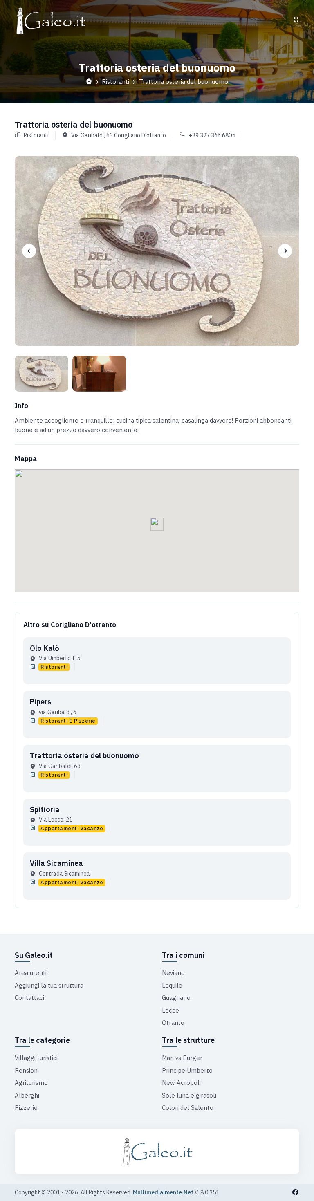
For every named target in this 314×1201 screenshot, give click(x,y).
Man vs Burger (182, 1058)
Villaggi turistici (36, 1058)
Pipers (40, 701)
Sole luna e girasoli (189, 1095)
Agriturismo (31, 1083)
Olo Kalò (44, 648)
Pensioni (27, 1070)
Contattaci (29, 998)
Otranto (173, 1022)
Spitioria (45, 809)
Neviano (173, 973)
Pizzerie (26, 1107)
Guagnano (176, 998)
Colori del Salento (187, 1107)
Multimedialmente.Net (163, 1192)
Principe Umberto (187, 1070)
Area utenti (31, 973)
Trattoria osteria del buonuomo (84, 755)
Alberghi (27, 1095)
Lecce (170, 1010)
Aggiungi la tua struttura (49, 985)
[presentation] (29, 251)
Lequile (172, 985)
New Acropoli (181, 1083)
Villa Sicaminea (56, 863)
